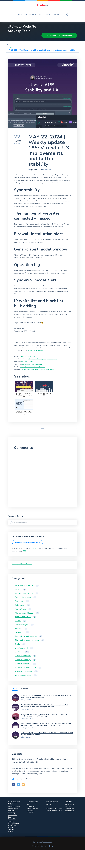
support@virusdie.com (54, 810)
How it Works (69, 804)
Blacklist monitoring (11, 812)
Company (21, 601)
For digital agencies (30, 812)
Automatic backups (11, 830)
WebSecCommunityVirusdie (32, 364)
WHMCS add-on (32, 809)
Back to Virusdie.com (27, 15)
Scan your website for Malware (59, 35)
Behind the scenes (25, 597)
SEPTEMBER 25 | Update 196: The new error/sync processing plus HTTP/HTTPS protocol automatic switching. (46, 724)
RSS (24, 551)
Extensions (22, 605)
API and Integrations (26, 593)
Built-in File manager (12, 820)
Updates (10, 47)
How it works (44, 15)
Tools (19, 644)
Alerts (20, 589)
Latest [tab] (15, 688)
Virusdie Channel (27, 361)
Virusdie (34, 548)
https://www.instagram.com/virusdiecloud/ (38, 369)
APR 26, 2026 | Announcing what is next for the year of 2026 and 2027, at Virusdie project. (46, 696)
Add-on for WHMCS (26, 585)
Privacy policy (69, 811)
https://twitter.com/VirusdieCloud (32, 367)
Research (21, 632)
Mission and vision (25, 617)
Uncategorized (23, 648)
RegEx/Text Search (12, 826)
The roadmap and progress (29, 640)
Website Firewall (25, 663)
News (20, 620)
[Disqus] (42, 478)
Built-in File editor (14, 823)
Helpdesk (49, 804)
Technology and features (28, 636)
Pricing (57, 15)
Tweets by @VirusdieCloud (22, 564)
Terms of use (69, 809)
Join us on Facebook (35, 350)
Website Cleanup (25, 659)
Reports (20, 628)
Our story (68, 807)
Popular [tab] (24, 688)
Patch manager (24, 624)
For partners (22, 609)
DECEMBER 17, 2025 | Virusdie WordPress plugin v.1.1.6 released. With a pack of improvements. (44, 706)
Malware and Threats (26, 613)
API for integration (30, 806)
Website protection (26, 671)
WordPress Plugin (25, 675)
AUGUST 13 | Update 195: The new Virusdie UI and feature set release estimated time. (47, 734)
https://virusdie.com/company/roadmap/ (42, 359)
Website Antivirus (25, 656)
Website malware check (27, 667)
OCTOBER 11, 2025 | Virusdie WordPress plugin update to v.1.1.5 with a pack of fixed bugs (45, 715)
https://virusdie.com (28, 356)
